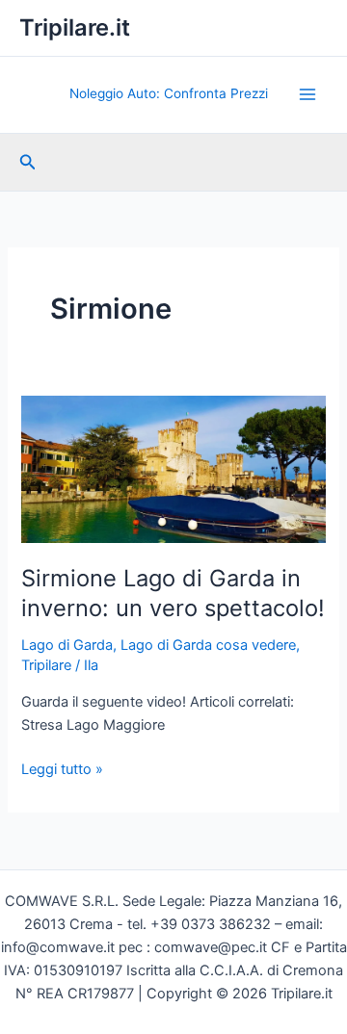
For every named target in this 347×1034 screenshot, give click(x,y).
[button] (28, 162)
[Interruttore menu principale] (307, 94)
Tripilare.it (74, 27)
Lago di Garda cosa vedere (208, 645)
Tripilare (46, 665)
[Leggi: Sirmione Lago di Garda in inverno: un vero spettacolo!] (173, 469)
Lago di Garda (67, 645)
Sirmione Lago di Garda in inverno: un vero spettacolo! (173, 593)
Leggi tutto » (62, 770)
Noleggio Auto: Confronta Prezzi (168, 93)
